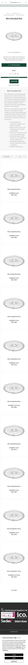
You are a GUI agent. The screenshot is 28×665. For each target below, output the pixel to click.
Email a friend (18, 74)
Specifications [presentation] (14, 85)
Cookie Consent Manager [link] (7, 637)
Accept (14, 654)
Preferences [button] (5, 650)
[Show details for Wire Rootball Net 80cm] (14, 387)
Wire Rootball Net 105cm (14, 529)
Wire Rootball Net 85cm (14, 444)
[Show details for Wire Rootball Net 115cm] (14, 557)
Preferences (14, 661)
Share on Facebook (13, 74)
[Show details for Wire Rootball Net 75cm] (14, 344)
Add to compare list (15, 52)
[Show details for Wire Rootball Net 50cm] (14, 175)
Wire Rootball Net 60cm (14, 231)
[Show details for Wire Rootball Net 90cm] (14, 472)
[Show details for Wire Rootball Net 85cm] (14, 429)
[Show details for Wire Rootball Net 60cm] (14, 217)
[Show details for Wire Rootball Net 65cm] (14, 260)
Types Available (15, 65)
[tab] (14, 81)
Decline (14, 658)
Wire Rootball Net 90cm (14, 486)
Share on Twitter (10, 74)
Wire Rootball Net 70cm (14, 316)
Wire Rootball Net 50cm (14, 189)
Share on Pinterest (15, 74)
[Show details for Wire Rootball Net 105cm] (14, 514)
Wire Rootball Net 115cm (14, 571)
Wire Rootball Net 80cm (14, 401)
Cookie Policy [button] (18, 647)
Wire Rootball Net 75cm (14, 359)
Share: (14, 70)
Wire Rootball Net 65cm (14, 274)
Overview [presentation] (14, 81)
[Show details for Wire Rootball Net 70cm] (14, 302)
